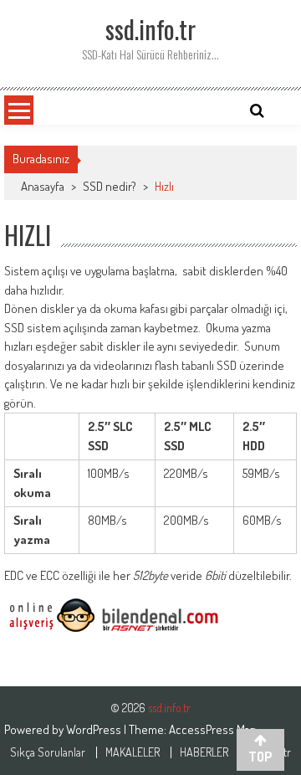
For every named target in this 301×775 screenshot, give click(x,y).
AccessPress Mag (212, 729)
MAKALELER (132, 752)
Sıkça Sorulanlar (47, 752)
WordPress (95, 729)
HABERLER (204, 752)
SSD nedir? (109, 186)
